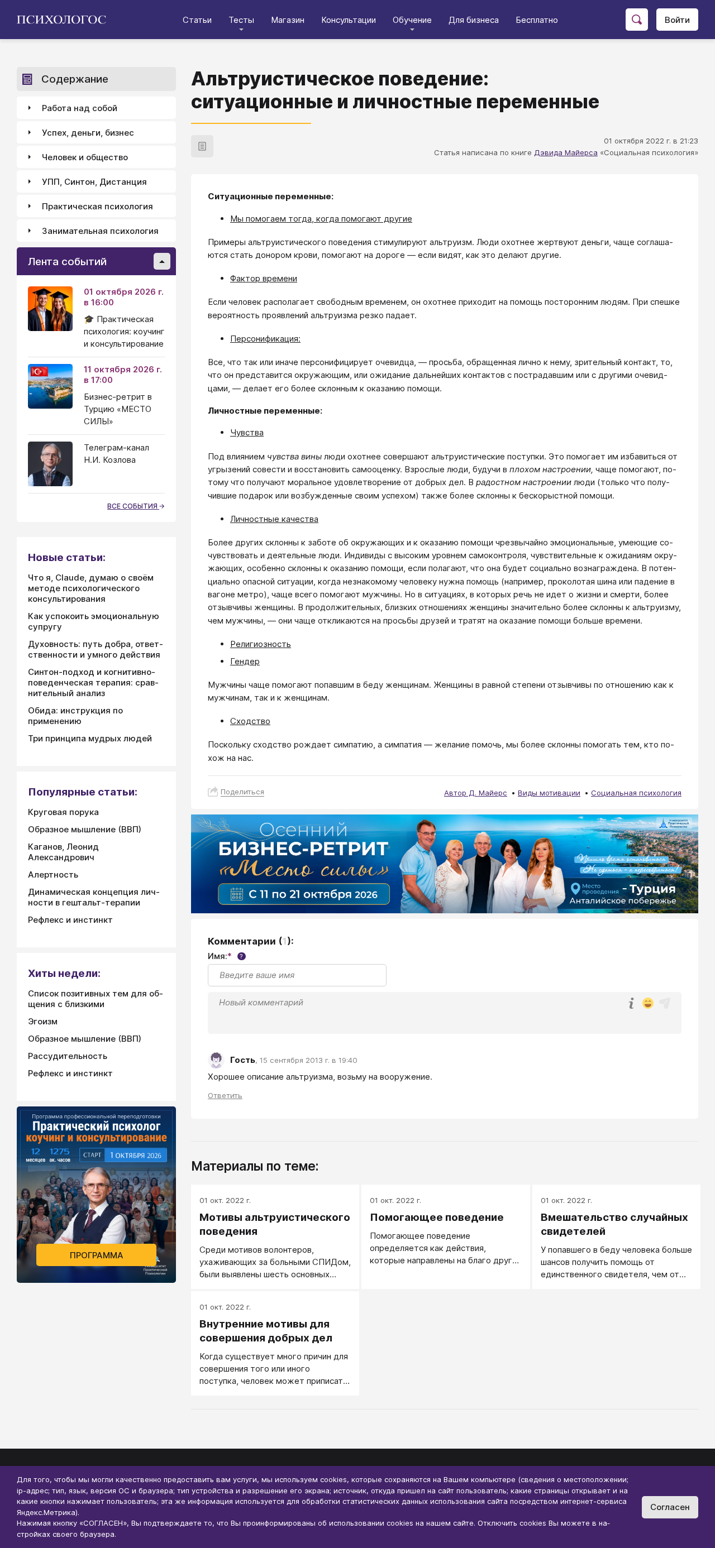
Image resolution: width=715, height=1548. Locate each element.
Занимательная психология (100, 231)
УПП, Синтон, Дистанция (94, 181)
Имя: (225, 956)
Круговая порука (63, 812)
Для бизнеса (474, 20)
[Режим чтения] (202, 146)
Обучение (412, 20)
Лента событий (67, 261)
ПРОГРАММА (96, 1255)
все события (133, 506)
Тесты (241, 20)
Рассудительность (67, 1056)
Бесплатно (537, 20)
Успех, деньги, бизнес (88, 132)
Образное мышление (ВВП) (84, 829)
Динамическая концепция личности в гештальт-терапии (94, 897)
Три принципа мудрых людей (90, 738)
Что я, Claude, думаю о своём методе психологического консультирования (91, 588)
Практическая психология (97, 206)
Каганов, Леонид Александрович (63, 851)
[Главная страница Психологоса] (66, 19)
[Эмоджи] (648, 1004)
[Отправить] (664, 1003)
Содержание (74, 79)
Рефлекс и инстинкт (70, 919)
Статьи (197, 20)
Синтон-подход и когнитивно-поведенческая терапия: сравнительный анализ (93, 682)
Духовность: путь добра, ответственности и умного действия (95, 649)
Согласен (670, 1507)
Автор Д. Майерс (475, 792)
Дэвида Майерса (566, 152)
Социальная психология (636, 792)
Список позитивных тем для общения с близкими (95, 998)
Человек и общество (85, 157)
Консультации (348, 20)
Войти (677, 20)
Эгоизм (43, 1021)
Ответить (225, 1095)
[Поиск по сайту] (637, 19)
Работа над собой (79, 108)
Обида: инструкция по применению (75, 715)
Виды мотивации (549, 792)
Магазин (287, 20)
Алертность (53, 874)
